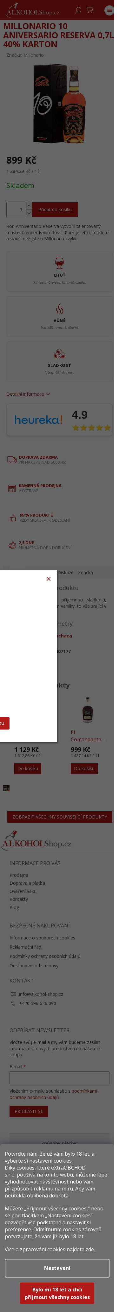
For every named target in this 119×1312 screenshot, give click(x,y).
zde (90, 1249)
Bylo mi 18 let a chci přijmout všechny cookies (57, 1293)
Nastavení (57, 1268)
